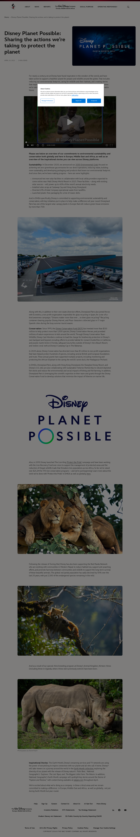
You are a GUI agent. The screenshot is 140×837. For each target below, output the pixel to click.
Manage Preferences (47, 100)
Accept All (94, 100)
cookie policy (75, 95)
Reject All (78, 100)
